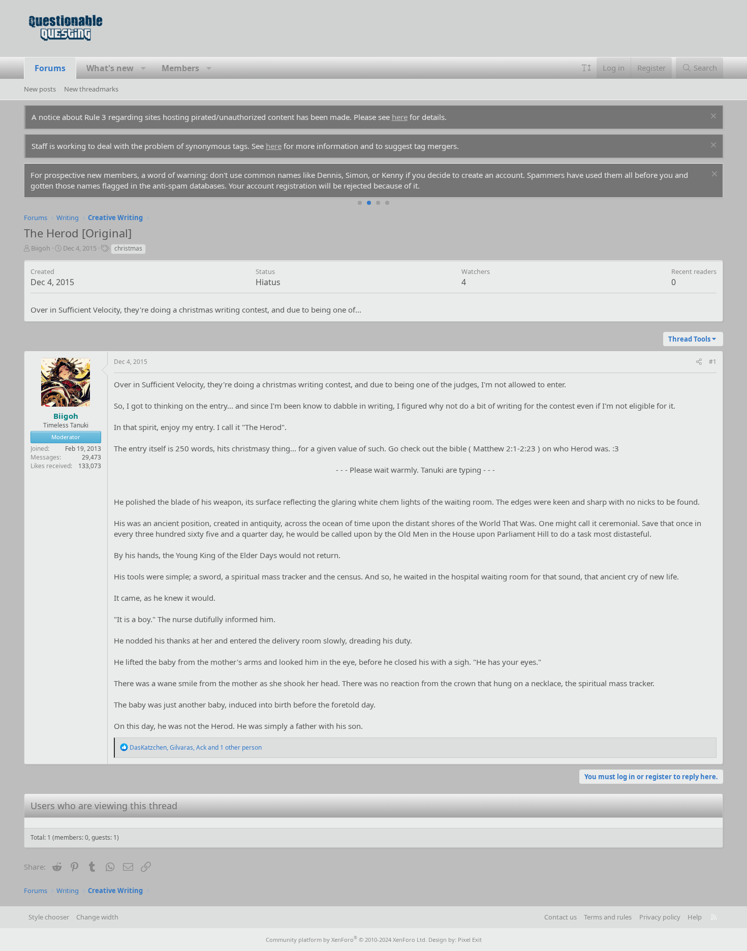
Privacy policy (659, 917)
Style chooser (48, 917)
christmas (128, 248)
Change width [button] (97, 917)
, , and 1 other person (196, 747)
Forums (50, 68)
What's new (110, 68)
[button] (143, 68)
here (400, 117)
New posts (40, 89)
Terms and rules (608, 917)
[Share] (699, 362)
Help (695, 917)
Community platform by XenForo (346, 939)
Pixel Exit (470, 939)
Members (180, 68)
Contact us (560, 917)
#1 (713, 361)
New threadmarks (91, 89)
